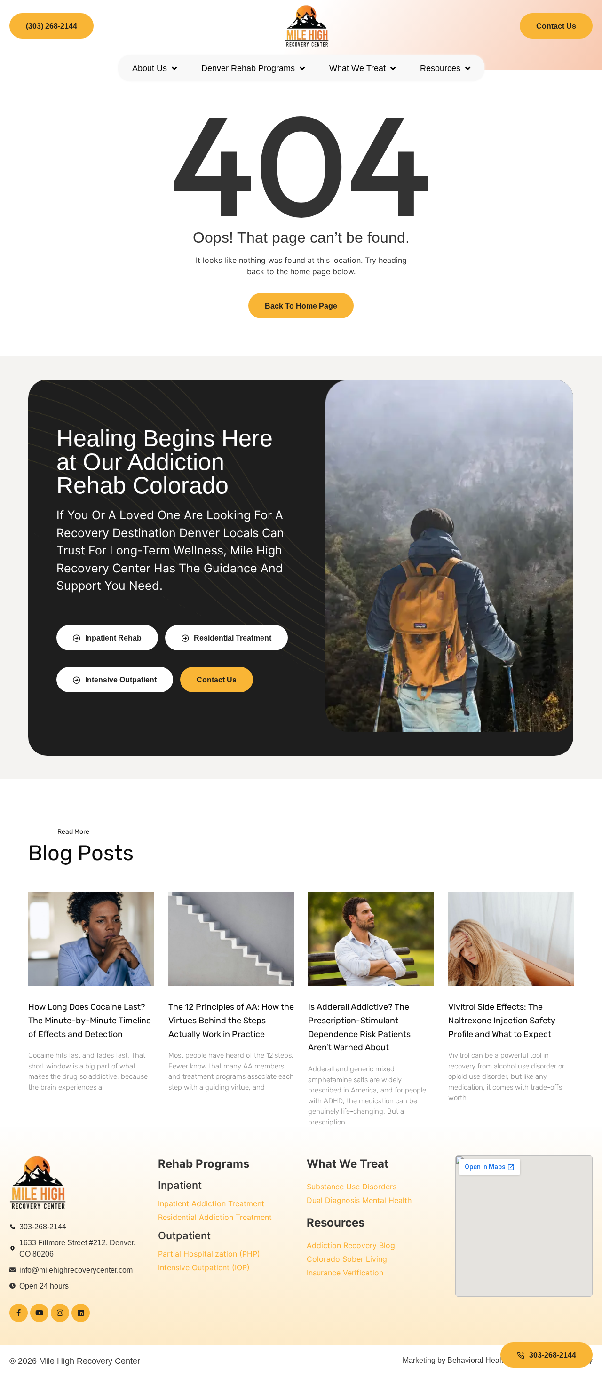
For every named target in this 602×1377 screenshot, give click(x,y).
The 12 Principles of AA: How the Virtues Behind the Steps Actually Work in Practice (231, 1020)
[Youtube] (39, 1313)
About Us (149, 68)
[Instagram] (60, 1313)
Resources (440, 68)
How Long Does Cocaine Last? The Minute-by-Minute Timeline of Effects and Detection (89, 1020)
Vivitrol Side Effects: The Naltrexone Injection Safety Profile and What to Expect (501, 1020)
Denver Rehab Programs (248, 68)
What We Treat (357, 68)
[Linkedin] (80, 1313)
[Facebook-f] (18, 1313)
